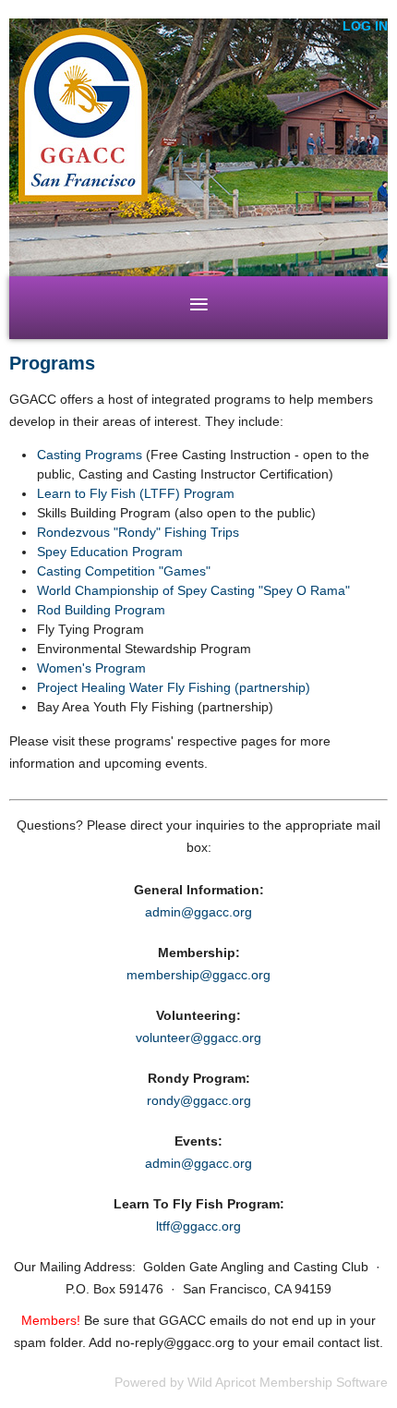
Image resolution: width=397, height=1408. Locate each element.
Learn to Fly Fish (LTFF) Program (136, 493)
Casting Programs (89, 454)
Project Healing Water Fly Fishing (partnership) (173, 687)
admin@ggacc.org (198, 911)
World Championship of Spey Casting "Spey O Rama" (193, 590)
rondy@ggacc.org (199, 1100)
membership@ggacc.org (198, 974)
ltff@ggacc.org (198, 1226)
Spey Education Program (110, 551)
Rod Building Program (101, 609)
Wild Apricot (221, 1382)
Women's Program (91, 668)
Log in (365, 25)
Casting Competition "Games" (124, 571)
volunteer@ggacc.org (198, 1037)
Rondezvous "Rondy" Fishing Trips (138, 532)
